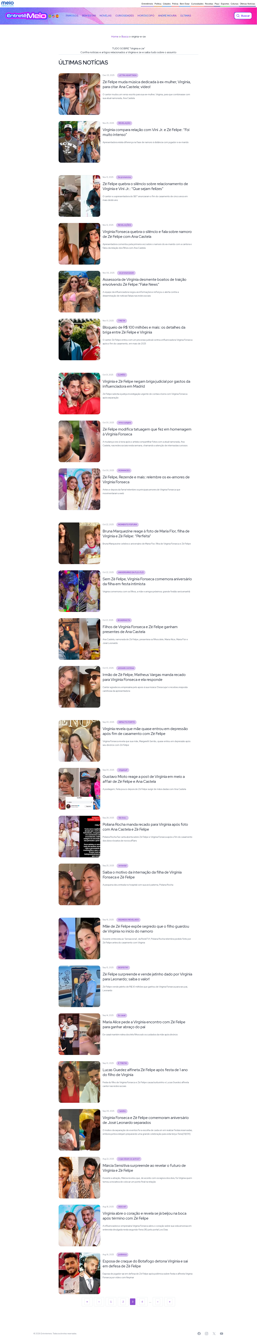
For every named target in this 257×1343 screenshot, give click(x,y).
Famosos (72, 15)
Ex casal (121, 1015)
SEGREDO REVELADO (128, 919)
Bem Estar (185, 4)
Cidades (167, 4)
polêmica (122, 1254)
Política (158, 4)
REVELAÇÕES (124, 225)
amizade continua (126, 668)
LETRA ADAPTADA (128, 75)
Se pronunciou (124, 177)
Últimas (185, 15)
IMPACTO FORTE (127, 722)
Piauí (217, 4)
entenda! (123, 865)
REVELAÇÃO (124, 123)
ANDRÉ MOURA (167, 15)
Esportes (225, 4)
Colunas (234, 4)
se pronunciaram (126, 273)
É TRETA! (122, 1063)
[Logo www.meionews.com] (7, 4)
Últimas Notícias (247, 4)
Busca (124, 36)
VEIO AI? (122, 1206)
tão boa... (123, 817)
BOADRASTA (124, 620)
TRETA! (121, 320)
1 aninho (122, 1111)
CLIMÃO (121, 374)
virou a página (125, 422)
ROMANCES (124, 470)
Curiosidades (197, 4)
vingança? (123, 770)
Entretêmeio (147, 4)
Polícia (175, 4)
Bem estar (89, 15)
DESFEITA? (123, 967)
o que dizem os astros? (129, 1159)
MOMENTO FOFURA (127, 524)
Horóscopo (146, 15)
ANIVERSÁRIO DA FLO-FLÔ (131, 572)
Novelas (106, 15)
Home (115, 36)
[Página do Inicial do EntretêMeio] (26, 16)
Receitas (209, 4)
